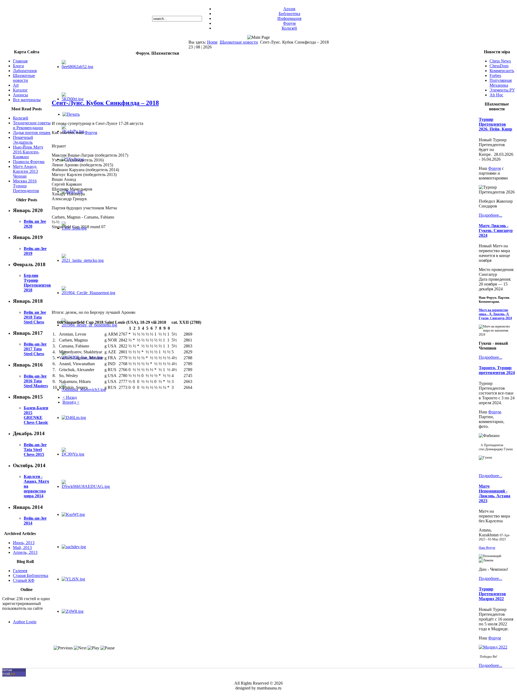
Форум (289, 23)
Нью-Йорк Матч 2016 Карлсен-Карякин (28, 152)
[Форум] (493, 647)
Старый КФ (23, 580)
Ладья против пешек (32, 132)
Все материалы (27, 99)
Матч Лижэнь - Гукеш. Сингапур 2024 (496, 230)
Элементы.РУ (502, 90)
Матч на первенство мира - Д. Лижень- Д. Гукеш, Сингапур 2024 (495, 314)
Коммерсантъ (502, 70)
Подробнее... (490, 215)
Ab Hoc (496, 95)
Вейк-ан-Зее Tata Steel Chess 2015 (35, 449)
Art (16, 85)
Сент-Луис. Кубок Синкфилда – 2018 (105, 102)
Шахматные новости (239, 42)
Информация (289, 18)
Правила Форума (28, 161)
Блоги (18, 66)
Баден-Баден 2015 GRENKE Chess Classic (36, 415)
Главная (20, 61)
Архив (289, 8)
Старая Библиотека (30, 575)
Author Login (24, 621)
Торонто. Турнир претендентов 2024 (497, 370)
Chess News (500, 61)
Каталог (20, 90)
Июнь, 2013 (23, 542)
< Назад (69, 397)
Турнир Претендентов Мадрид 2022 (492, 594)
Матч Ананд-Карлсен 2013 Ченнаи (25, 171)
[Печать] (71, 114)
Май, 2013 (22, 547)
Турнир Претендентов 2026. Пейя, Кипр (495, 124)
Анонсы (20, 95)
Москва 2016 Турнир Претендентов (26, 186)
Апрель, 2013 (25, 552)
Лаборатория (25, 70)
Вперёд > (70, 402)
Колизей (289, 28)
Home (212, 42)
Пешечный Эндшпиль (23, 140)
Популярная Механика (501, 82)
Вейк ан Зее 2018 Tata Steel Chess (35, 317)
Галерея (20, 570)
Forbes (495, 75)
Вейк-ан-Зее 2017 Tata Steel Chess (35, 349)
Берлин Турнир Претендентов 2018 (37, 282)
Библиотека (289, 13)
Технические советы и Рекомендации (32, 125)
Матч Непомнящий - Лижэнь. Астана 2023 (494, 493)
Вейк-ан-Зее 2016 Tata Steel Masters (36, 381)
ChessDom (499, 66)
